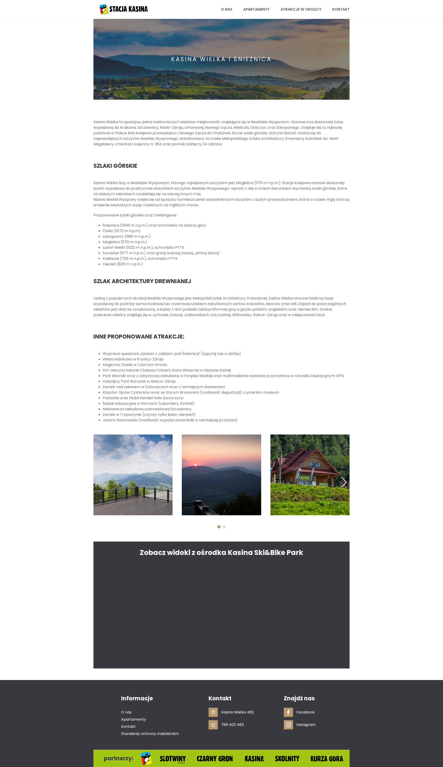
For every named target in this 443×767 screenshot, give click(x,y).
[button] (219, 526)
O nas (226, 9)
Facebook (305, 712)
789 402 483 (232, 724)
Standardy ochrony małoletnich (150, 733)
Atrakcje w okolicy (301, 9)
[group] (133, 474)
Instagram (305, 724)
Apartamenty (256, 9)
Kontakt (341, 9)
